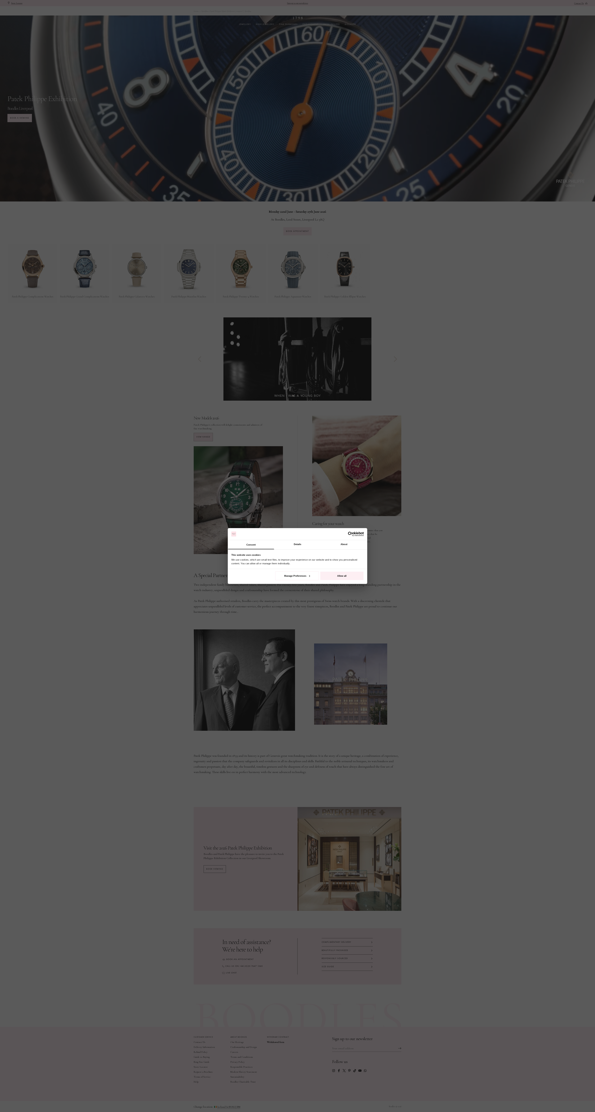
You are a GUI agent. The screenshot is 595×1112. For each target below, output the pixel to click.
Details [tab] (297, 544)
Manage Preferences (295, 575)
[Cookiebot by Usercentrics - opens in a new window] (350, 534)
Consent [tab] (251, 544)
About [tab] (344, 544)
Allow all (341, 575)
